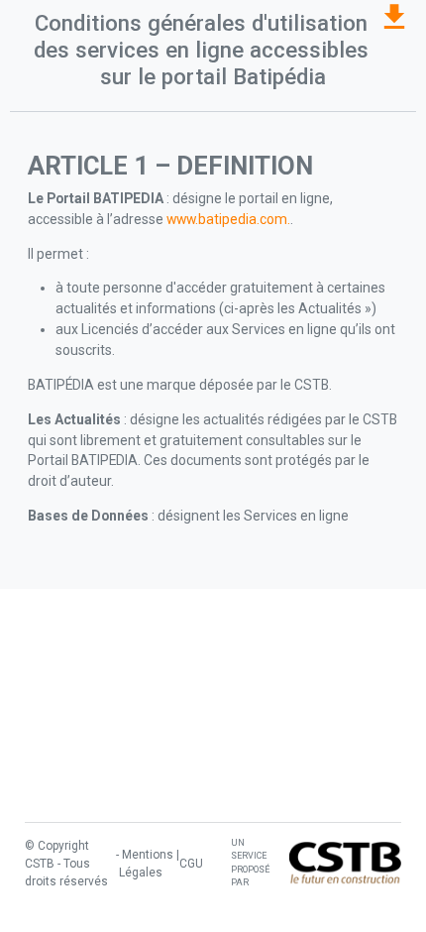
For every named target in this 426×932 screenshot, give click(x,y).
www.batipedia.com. (228, 219)
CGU (191, 864)
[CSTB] (345, 863)
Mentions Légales (146, 863)
